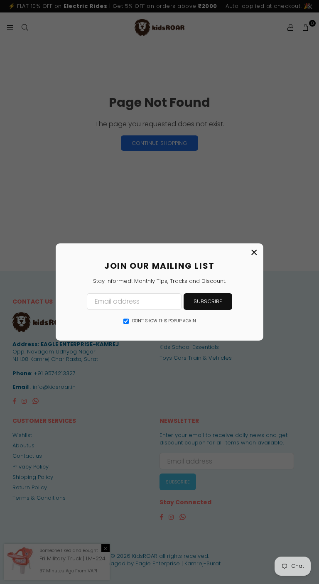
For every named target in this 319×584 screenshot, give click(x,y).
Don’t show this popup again (164, 321)
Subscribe (208, 301)
